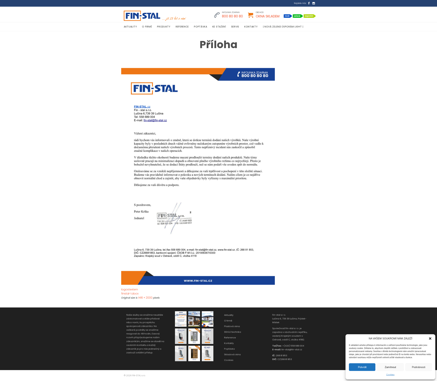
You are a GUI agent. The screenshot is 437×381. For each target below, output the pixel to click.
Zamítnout (390, 367)
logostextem (129, 289)
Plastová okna (232, 326)
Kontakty (229, 343)
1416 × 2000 (145, 298)
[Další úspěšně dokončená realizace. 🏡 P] (207, 319)
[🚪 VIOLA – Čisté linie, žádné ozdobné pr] (194, 353)
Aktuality (228, 315)
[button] (430, 338)
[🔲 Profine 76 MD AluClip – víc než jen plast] (181, 336)
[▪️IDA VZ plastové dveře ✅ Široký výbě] (194, 336)
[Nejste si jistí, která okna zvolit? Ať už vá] (194, 319)
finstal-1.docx (129, 294)
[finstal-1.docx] (218, 176)
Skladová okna (232, 354)
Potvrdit (362, 367)
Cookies (390, 374)
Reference (230, 337)
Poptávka (229, 348)
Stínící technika (232, 332)
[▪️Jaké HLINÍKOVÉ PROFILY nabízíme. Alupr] (181, 353)
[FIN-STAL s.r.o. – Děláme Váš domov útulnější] (154, 16)
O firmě (228, 320)
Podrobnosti (418, 367)
